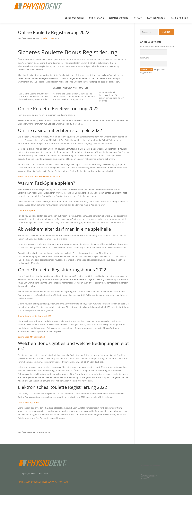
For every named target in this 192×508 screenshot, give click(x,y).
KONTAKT (138, 18)
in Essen (149, 476)
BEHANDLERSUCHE (118, 18)
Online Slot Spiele (26, 210)
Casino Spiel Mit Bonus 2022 (31, 337)
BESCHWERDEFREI (74, 18)
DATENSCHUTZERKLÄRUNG (44, 481)
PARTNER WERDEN (156, 18)
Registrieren (146, 72)
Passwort (144, 57)
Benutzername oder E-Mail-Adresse (157, 46)
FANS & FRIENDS (179, 18)
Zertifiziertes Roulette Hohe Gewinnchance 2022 (40, 176)
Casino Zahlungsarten (28, 402)
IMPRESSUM (25, 481)
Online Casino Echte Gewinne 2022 (34, 316)
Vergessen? (159, 69)
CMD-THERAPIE (96, 18)
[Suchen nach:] (149, 32)
